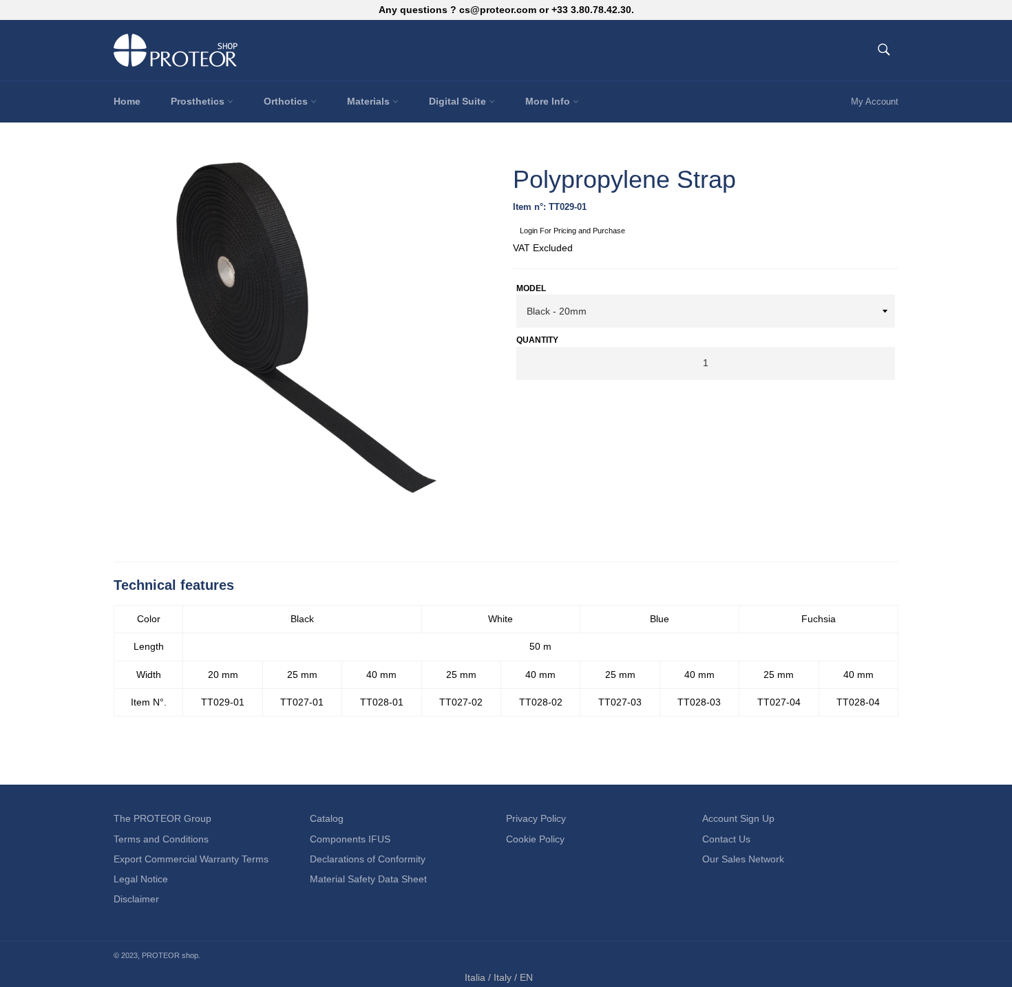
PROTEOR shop (170, 955)
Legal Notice (141, 878)
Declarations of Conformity (367, 858)
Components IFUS (350, 839)
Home (127, 101)
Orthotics (287, 101)
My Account (874, 101)
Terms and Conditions (161, 839)
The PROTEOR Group (162, 818)
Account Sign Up (738, 818)
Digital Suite (459, 101)
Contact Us (726, 839)
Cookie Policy (535, 839)
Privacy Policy (536, 818)
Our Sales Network (743, 858)
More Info (549, 101)
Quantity (537, 340)
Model (531, 288)
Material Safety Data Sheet (368, 878)
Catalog (327, 818)
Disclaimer (136, 898)
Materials (369, 101)
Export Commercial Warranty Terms (191, 858)
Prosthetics (199, 101)
